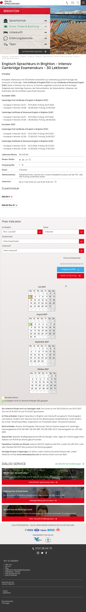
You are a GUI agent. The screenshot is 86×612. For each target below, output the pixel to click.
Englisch (23, 57)
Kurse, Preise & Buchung (63, 57)
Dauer (45, 227)
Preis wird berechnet (72, 258)
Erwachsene (14, 57)
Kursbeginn (6, 227)
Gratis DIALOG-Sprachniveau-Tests (41, 482)
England (31, 57)
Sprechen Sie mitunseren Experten (8, 583)
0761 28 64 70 (43, 548)
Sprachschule (48, 57)
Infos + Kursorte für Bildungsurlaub (41, 519)
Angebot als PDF (68, 269)
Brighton (11, 11)
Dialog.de (5, 57)
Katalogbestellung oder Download (41, 501)
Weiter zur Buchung (68, 276)
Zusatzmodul (7, 237)
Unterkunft (6, 246)
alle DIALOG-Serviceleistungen (68, 464)
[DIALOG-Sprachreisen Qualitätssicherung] (42, 532)
